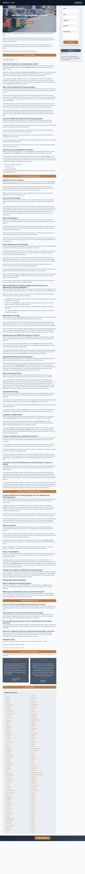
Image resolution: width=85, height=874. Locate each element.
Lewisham (8, 720)
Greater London (10, 711)
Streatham (8, 799)
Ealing (32, 792)
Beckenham (9, 735)
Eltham (22, 647)
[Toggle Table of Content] (15, 60)
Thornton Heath (10, 792)
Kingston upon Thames (36, 772)
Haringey (33, 724)
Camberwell (9, 781)
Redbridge (8, 773)
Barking (8, 722)
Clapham (8, 806)
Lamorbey (5, 647)
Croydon (8, 795)
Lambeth (8, 788)
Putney (32, 744)
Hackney (8, 786)
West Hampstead (35, 748)
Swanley (18, 647)
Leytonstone (9, 779)
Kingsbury (33, 779)
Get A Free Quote (29, 687)
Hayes (32, 820)
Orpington (8, 709)
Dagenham (9, 718)
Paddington (34, 717)
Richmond (33, 768)
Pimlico (8, 816)
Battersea (8, 830)
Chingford (33, 711)
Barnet (32, 783)
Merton (32, 709)
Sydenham (8, 751)
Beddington (9, 814)
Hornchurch (9, 749)
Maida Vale (33, 741)
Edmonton (33, 735)
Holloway (33, 695)
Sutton (32, 731)
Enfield (32, 755)
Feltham (33, 818)
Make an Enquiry (42, 838)
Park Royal (33, 766)
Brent (32, 761)
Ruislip (32, 827)
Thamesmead (9, 705)
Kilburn (32, 746)
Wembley (33, 787)
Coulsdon (33, 722)
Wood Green (34, 733)
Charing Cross (9, 812)
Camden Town (34, 702)
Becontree (8, 729)
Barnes (33, 752)
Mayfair (8, 827)
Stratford (8, 762)
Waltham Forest (10, 819)
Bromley (8, 760)
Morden (33, 726)
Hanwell (33, 794)
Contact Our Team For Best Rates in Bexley (29, 491)
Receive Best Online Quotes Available (29, 176)
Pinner (32, 823)
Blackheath (9, 716)
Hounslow (33, 798)
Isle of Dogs (9, 733)
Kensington (34, 728)
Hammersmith (34, 750)
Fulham (33, 737)
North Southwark (10, 790)
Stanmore (33, 812)
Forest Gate (9, 757)
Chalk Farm (34, 713)
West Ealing (34, 790)
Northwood (33, 829)
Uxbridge (33, 831)
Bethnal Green (9, 775)
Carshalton (33, 706)
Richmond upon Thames (37, 774)
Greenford (33, 803)
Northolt (33, 816)
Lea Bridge (8, 797)
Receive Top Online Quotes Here (29, 600)
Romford (8, 768)
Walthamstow (9, 803)
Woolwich (8, 707)
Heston (33, 807)
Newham (8, 731)
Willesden (33, 757)
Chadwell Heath (10, 755)
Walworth (8, 777)
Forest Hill (8, 746)
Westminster (9, 808)
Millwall (8, 740)
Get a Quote (29, 22)
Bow (7, 770)
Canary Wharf (9, 742)
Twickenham (34, 781)
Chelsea (33, 698)
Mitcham (33, 700)
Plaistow (8, 738)
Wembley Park (34, 785)
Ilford (7, 744)
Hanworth (33, 814)
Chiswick (33, 759)
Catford (8, 724)
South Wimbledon (35, 720)
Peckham (8, 766)
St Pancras (9, 823)
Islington (8, 810)
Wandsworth (34, 715)
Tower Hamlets (9, 764)
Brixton (8, 784)
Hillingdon (33, 825)
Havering (8, 801)
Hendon (33, 763)
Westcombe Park (10, 713)
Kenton (33, 801)
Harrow (33, 805)
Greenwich (8, 727)
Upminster (8, 753)
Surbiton (33, 770)
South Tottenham (10, 825)
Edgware (33, 796)
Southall (33, 809)
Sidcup (9, 647)
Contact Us (71, 50)
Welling (14, 647)
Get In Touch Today (29, 55)
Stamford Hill (9, 821)
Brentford (33, 777)
